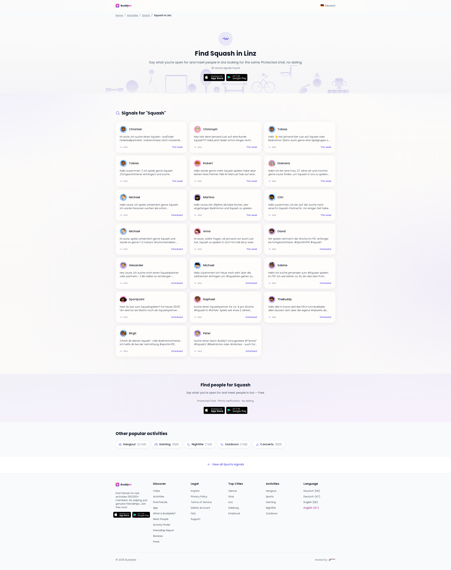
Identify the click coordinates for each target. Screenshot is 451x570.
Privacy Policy (199, 496)
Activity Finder (161, 524)
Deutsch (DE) (312, 491)
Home (119, 15)
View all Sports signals (228, 464)
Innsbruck (234, 513)
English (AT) (311, 508)
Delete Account (200, 508)
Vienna (232, 491)
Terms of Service (201, 502)
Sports (146, 15)
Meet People (160, 519)
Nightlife (271, 508)
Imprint (195, 491)
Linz (230, 502)
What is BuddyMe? (164, 513)
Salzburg (233, 508)
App (155, 508)
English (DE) (311, 502)
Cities (156, 491)
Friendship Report (163, 530)
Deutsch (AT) (312, 496)
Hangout (271, 491)
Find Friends (160, 502)
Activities (132, 15)
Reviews (158, 536)
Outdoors (271, 513)
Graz (231, 496)
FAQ (193, 513)
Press (156, 541)
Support (195, 519)
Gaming (271, 502)
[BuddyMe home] (126, 5)
